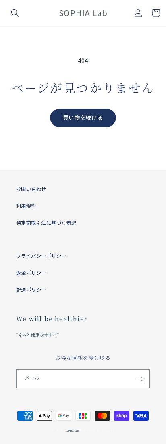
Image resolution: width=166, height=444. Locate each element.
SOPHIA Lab (72, 430)
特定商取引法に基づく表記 (46, 222)
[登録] (140, 378)
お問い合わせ (31, 189)
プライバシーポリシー (41, 255)
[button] (15, 13)
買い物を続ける (83, 117)
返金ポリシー (31, 272)
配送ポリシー (31, 289)
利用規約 (26, 206)
